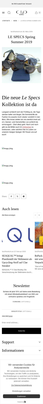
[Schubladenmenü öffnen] (3, 12)
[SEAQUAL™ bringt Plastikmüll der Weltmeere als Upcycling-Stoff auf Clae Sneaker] (17, 235)
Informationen (13, 350)
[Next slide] (39, 215)
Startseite (6, 21)
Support (8, 342)
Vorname (21, 301)
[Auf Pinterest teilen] (23, 196)
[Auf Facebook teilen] (11, 196)
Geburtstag (21, 311)
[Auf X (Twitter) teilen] (17, 196)
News (15, 21)
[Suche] (9, 12)
